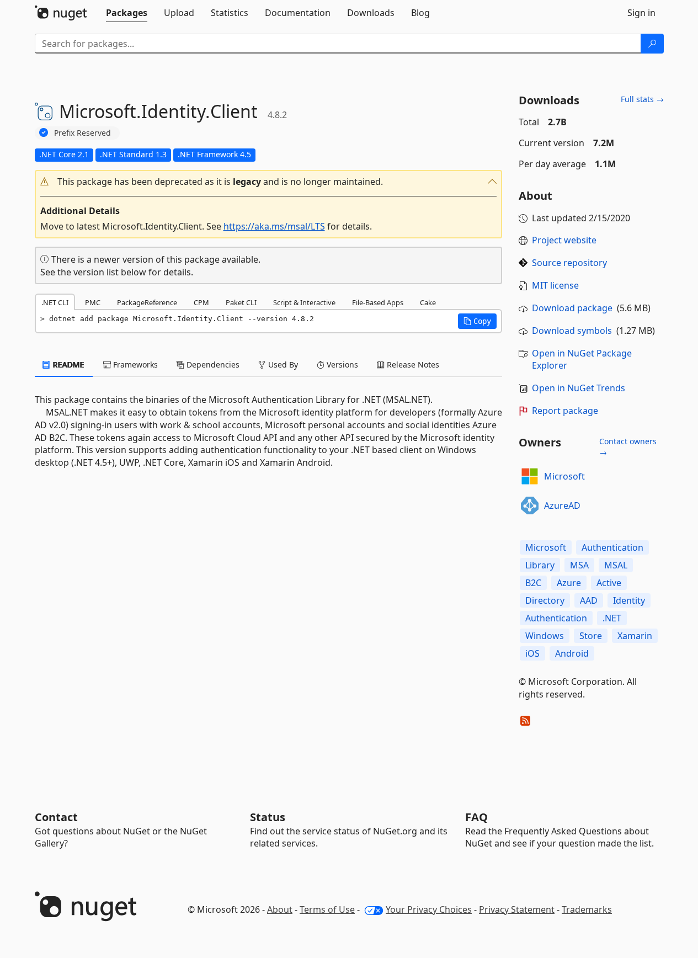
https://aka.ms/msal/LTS (274, 226)
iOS (532, 653)
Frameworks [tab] (134, 364)
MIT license (555, 285)
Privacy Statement (517, 909)
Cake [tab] (428, 302)
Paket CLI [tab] (241, 302)
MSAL (615, 565)
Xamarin (634, 636)
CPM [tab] (201, 302)
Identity (629, 600)
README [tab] (67, 364)
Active (608, 583)
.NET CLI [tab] (54, 302)
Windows (544, 636)
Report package (565, 411)
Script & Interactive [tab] (304, 302)
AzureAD (562, 505)
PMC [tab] (92, 302)
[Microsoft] (530, 476)
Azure (569, 583)
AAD (589, 600)
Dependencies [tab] (211, 364)
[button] (268, 181)
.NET (612, 618)
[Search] (652, 44)
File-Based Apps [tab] (377, 302)
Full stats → (642, 99)
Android (572, 653)
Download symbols (572, 330)
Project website (564, 240)
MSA (579, 565)
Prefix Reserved (82, 132)
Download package (572, 308)
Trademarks (587, 909)
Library (540, 565)
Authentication (612, 547)
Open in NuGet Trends (578, 388)
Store (590, 636)
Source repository (569, 263)
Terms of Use (327, 909)
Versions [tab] (341, 364)
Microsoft (564, 476)
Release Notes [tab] (412, 364)
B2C (533, 583)
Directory (544, 600)
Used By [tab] (282, 364)
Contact (56, 817)
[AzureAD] (530, 505)
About (279, 909)
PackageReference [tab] (147, 302)
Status (267, 817)
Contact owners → (628, 446)
